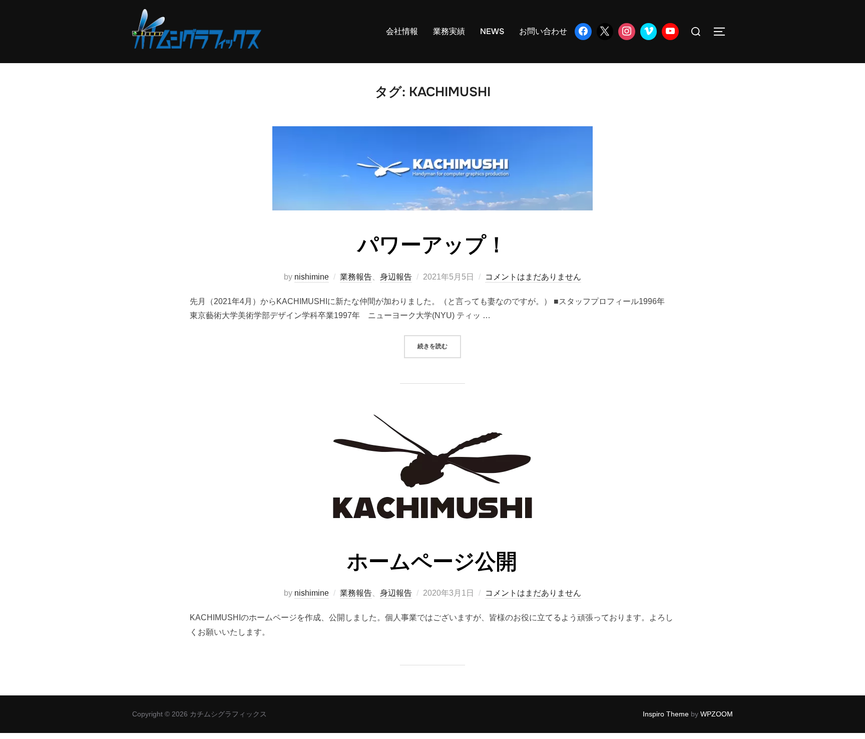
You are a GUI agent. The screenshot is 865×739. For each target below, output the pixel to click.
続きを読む (439, 346)
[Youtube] (670, 32)
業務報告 (356, 277)
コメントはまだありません (533, 277)
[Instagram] (627, 32)
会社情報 (402, 31)
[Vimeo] (649, 32)
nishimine (311, 277)
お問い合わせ (543, 31)
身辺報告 (396, 277)
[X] (605, 32)
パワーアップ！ (432, 245)
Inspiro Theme (666, 714)
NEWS (492, 31)
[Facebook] (583, 32)
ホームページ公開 (432, 561)
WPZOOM (716, 714)
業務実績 (449, 31)
